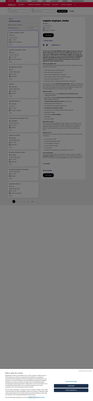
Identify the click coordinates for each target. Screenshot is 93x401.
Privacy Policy (40, 397)
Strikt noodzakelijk (71, 390)
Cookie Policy (32, 397)
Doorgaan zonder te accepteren (85, 370)
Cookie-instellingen (71, 381)
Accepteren (71, 385)
